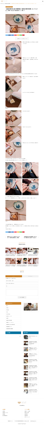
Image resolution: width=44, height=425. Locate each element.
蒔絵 (7, 305)
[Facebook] (22, 405)
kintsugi (7, 307)
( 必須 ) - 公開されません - (10, 283)
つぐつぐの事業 (27, 409)
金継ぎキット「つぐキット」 (10, 322)
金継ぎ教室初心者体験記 (9, 328)
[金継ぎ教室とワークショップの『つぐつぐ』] (4, 1)
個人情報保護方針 (5, 415)
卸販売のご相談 (27, 412)
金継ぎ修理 (26, 415)
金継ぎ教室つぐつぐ (9, 326)
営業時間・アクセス (5, 412)
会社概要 (4, 409)
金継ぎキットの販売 (27, 411)
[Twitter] (21, 405)
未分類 (7, 318)
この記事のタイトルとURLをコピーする (22, 38)
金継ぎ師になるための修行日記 (10, 324)
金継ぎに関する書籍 (9, 320)
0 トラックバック (30, 276)
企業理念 (4, 411)
